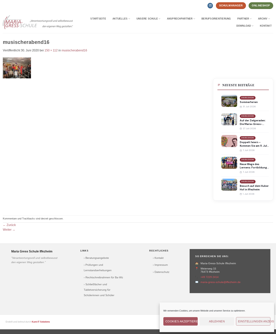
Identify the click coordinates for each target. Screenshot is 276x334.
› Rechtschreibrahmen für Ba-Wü (103, 277)
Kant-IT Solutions (41, 321)
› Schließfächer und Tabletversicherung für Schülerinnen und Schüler (99, 290)
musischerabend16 (74, 50)
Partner (243, 18)
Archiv (263, 18)
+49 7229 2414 (210, 277)
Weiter (9, 229)
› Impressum (160, 264)
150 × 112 (51, 50)
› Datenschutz (161, 272)
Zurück (9, 225)
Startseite (98, 18)
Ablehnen (217, 321)
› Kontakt (158, 258)
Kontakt (266, 25)
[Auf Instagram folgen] (210, 5)
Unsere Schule (147, 18)
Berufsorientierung (216, 18)
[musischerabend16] (17, 67)
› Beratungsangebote (96, 258)
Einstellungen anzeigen (254, 321)
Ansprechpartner (180, 18)
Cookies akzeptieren (181, 321)
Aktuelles (119, 18)
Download (243, 25)
